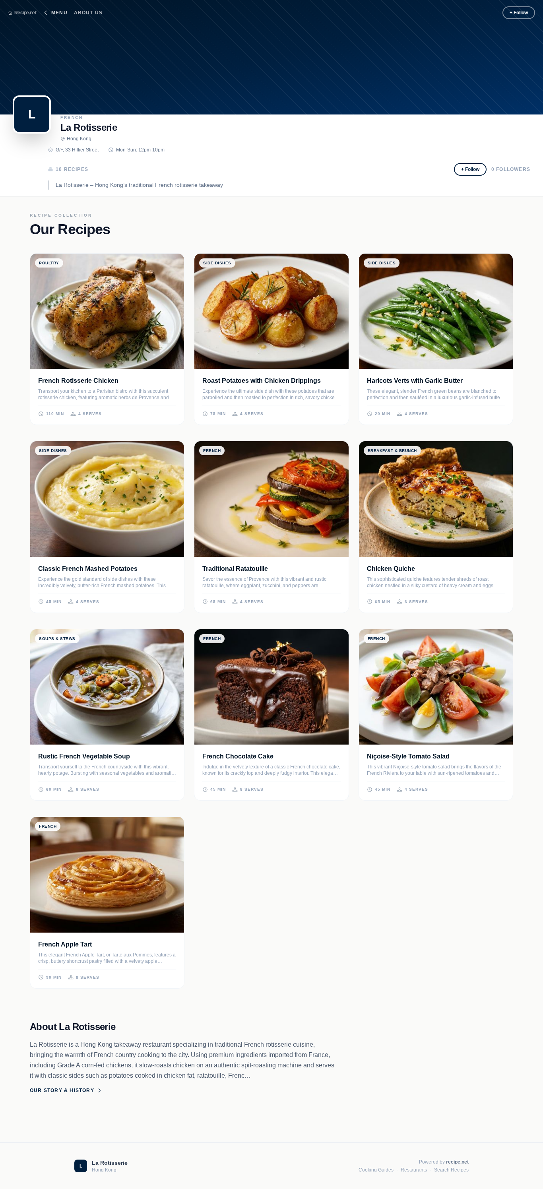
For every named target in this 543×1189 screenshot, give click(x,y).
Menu (59, 13)
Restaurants (414, 1170)
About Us (88, 13)
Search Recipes (451, 1170)
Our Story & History (62, 1090)
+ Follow (519, 13)
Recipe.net (25, 13)
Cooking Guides (376, 1170)
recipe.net (457, 1162)
